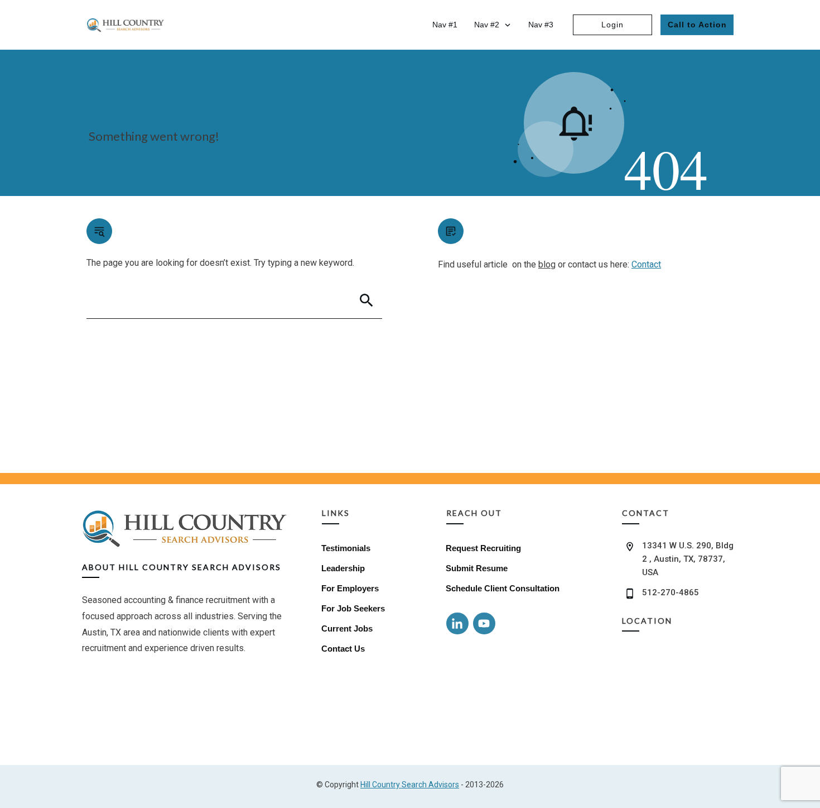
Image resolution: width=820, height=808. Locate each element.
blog (547, 264)
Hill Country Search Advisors (409, 784)
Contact (646, 264)
